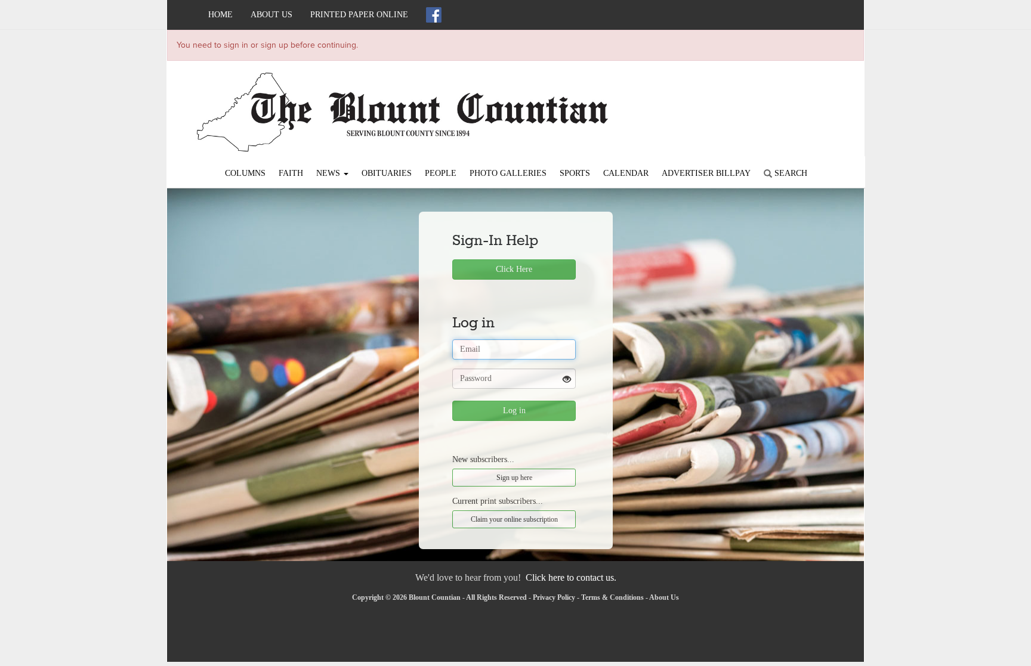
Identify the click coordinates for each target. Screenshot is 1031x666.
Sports (575, 173)
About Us (271, 14)
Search (789, 173)
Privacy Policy (554, 597)
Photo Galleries (508, 173)
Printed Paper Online (359, 14)
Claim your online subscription (514, 519)
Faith (291, 173)
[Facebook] (433, 15)
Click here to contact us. (571, 577)
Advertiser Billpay (706, 173)
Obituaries (387, 173)
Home (220, 14)
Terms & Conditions (612, 597)
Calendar (626, 173)
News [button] (329, 173)
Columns (245, 173)
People (440, 173)
